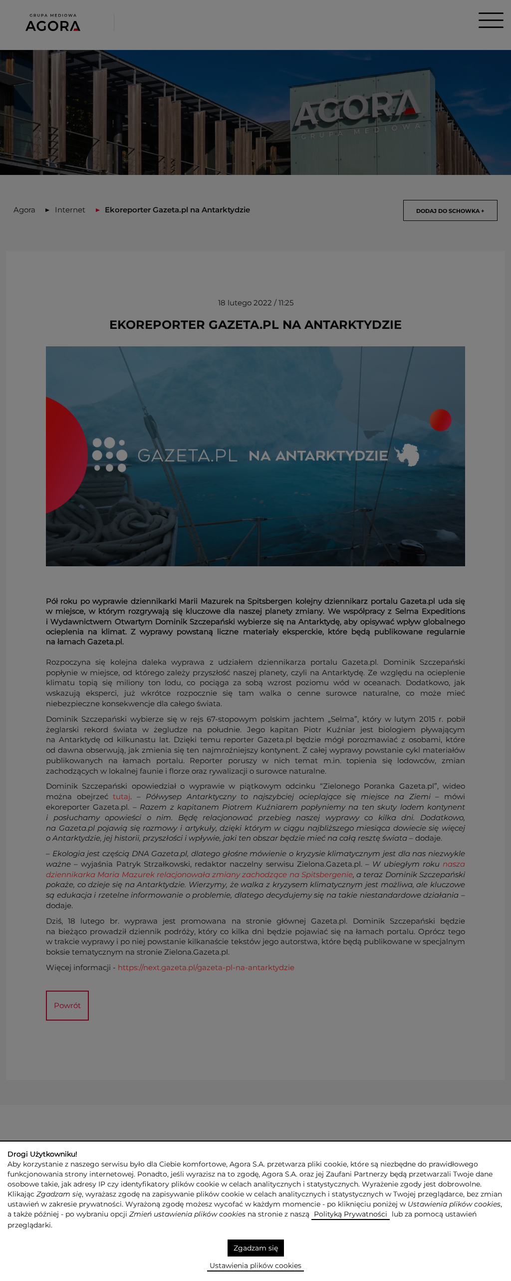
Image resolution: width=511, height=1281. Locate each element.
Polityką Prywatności (350, 1214)
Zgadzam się (256, 1248)
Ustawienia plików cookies (255, 1265)
